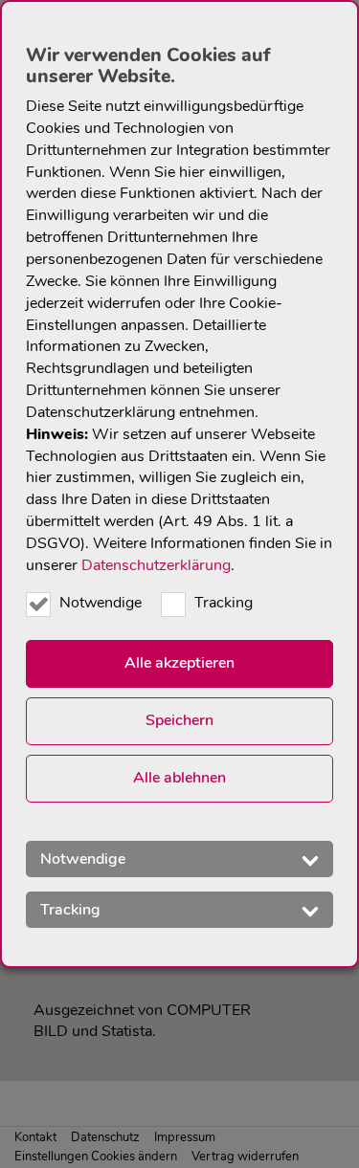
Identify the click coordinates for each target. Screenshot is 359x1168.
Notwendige (100, 602)
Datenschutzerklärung (156, 565)
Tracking (223, 602)
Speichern (179, 720)
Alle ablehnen (179, 777)
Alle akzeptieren (179, 662)
